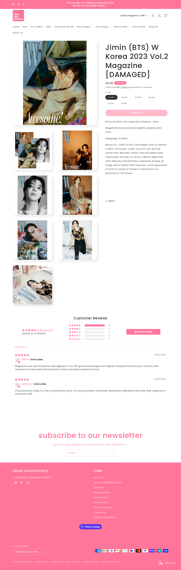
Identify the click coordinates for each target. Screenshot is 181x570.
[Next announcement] (121, 4)
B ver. (126, 98)
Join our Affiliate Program (107, 482)
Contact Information (104, 517)
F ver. (125, 104)
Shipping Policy (101, 492)
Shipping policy (91, 562)
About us (98, 477)
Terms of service (73, 562)
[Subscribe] (113, 453)
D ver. (153, 98)
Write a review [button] (143, 331)
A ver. (113, 98)
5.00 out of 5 (45, 330)
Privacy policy (57, 562)
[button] (85, 27)
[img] (22, 355)
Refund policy (41, 562)
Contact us (99, 512)
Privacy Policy (100, 497)
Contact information (110, 562)
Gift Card (98, 487)
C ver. (140, 98)
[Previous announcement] (60, 4)
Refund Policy (100, 502)
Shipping (125, 87)
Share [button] (111, 201)
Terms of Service (102, 507)
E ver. (112, 104)
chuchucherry (26, 562)
